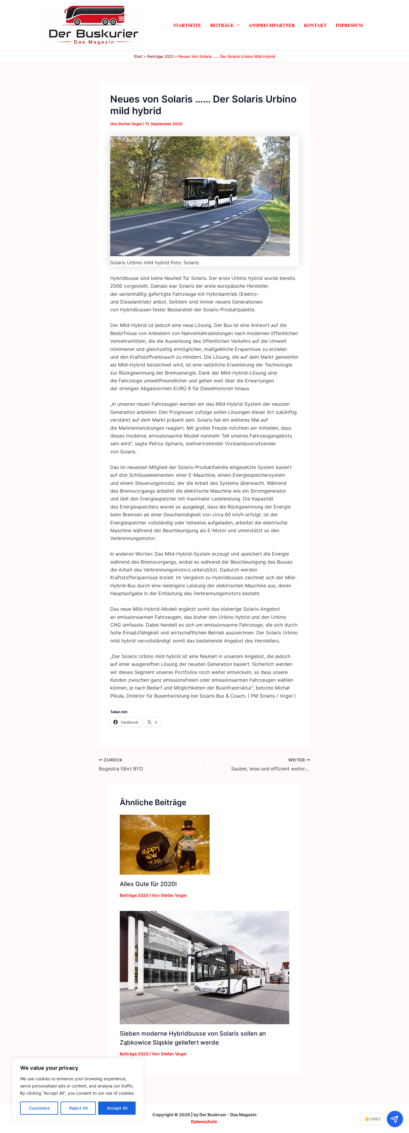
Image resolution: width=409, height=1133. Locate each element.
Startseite (187, 25)
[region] (78, 1089)
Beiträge (222, 25)
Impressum (349, 25)
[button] (237, 25)
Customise (39, 1108)
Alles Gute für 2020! (148, 884)
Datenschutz (204, 1121)
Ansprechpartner (272, 25)
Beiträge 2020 (134, 895)
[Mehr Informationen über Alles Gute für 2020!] (165, 844)
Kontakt (315, 25)
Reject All (78, 1108)
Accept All (117, 1108)
